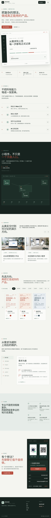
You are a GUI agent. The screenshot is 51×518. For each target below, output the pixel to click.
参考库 (27, 507)
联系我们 (16, 27)
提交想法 (41, 2)
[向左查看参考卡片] (3, 307)
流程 (27, 509)
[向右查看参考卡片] (48, 307)
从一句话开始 (21, 382)
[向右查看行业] (48, 288)
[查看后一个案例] (48, 232)
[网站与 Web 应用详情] (47, 107)
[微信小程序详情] (47, 115)
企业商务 (29, 288)
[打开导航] (48, 2)
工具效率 (35, 288)
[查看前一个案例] (45, 232)
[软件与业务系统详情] (47, 122)
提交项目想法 (6, 27)
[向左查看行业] (10, 288)
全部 (14, 288)
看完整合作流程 (5, 170)
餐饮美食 (24, 288)
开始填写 (37, 469)
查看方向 (7, 318)
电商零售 (18, 288)
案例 (27, 505)
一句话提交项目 (6, 473)
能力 (27, 503)
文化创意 (40, 288)
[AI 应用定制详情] (47, 129)
